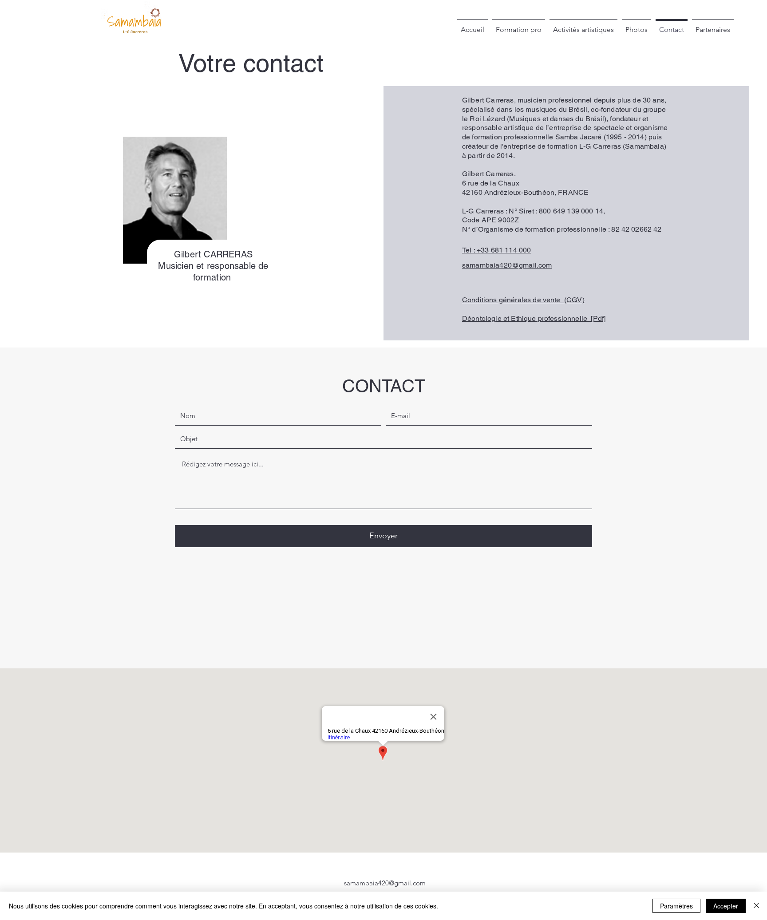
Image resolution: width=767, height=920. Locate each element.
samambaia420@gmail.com (385, 883)
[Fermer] (756, 906)
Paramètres (676, 905)
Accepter (725, 905)
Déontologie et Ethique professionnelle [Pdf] (533, 318)
